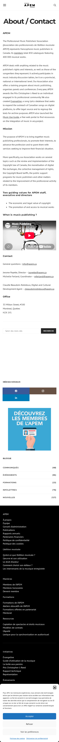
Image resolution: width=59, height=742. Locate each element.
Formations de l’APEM (13, 602)
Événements (10, 475)
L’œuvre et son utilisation (15, 558)
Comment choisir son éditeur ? (17, 565)
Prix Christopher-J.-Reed (14, 667)
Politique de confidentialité (16, 540)
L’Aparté (6, 631)
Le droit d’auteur (11, 561)
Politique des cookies (17, 738)
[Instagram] (43, 391)
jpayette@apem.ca (37, 272)
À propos (7, 519)
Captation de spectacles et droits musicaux (24, 624)
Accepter (29, 716)
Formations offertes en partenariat (19, 609)
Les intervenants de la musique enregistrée (24, 568)
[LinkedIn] (16, 397)
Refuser (29, 724)
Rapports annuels (11, 533)
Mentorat (7, 612)
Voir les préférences (29, 732)
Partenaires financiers (13, 536)
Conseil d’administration (14, 526)
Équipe (6, 523)
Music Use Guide (11, 117)
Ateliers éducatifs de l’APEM (16, 606)
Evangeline (16, 101)
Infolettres (10, 490)
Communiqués (10, 467)
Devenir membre (11, 591)
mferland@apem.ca (44, 276)
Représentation (10, 674)
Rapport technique (12, 670)
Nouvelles (9, 497)
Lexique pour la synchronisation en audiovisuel (26, 634)
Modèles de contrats (13, 627)
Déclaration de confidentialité (37, 738)
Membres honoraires (13, 587)
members (18, 53)
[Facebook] (16, 391)
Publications (9, 530)
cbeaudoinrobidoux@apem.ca (39, 288)
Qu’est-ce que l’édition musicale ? (19, 555)
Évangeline (8, 657)
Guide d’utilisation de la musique (19, 660)
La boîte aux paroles (13, 664)
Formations (9, 482)
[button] (54, 687)
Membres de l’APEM (12, 584)
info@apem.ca (29, 264)
